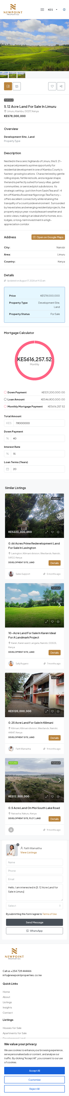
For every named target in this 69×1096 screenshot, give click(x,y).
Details (54, 562)
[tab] (8, 86)
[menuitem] (64, 9)
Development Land (14, 1038)
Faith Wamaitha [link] (23, 749)
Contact (8, 1012)
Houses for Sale (12, 1027)
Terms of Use (49, 913)
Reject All (34, 1088)
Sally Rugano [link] (22, 663)
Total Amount (12, 416)
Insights (7, 1007)
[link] (34, 516)
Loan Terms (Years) (16, 462)
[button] (42, 10)
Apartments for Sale (15, 1033)
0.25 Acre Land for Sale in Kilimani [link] (30, 722)
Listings (7, 1002)
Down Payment (13, 431)
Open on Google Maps (49, 237)
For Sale (9, 100)
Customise (34, 1079)
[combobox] (34, 905)
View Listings (28, 852)
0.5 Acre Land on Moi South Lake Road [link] (34, 808)
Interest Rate (12, 446)
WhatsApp (36, 930)
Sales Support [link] (23, 574)
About (6, 996)
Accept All (34, 1070)
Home (6, 991)
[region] (34, 1067)
